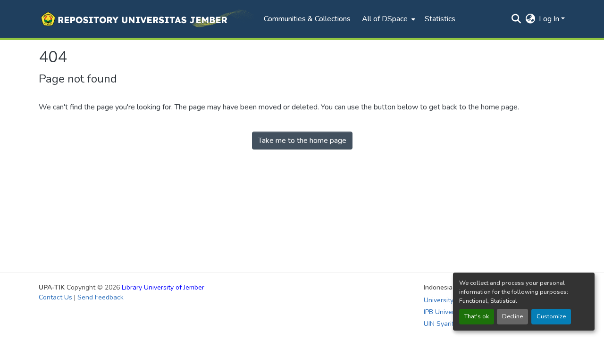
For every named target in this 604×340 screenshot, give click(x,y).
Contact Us (55, 297)
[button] (146, 18)
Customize (551, 316)
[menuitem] (387, 19)
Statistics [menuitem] (440, 19)
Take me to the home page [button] (302, 140)
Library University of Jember (163, 287)
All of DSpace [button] (385, 19)
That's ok (476, 316)
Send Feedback (100, 297)
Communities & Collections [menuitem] (307, 19)
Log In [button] (550, 19)
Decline (512, 316)
